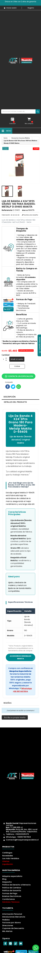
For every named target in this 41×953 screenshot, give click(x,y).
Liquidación (7, 864)
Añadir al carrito (17, 359)
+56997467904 (24, 837)
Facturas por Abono (11, 922)
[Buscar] (38, 111)
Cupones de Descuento (13, 928)
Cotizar (17, 366)
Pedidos (6, 919)
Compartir (7, 386)
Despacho (7, 882)
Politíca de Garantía (11, 890)
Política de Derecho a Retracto (16, 884)
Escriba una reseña (30, 215)
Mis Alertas (7, 931)
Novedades (7, 855)
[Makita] (20, 60)
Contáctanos (8, 899)
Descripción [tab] (10, 397)
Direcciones (7, 925)
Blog (4, 879)
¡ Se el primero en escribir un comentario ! (21, 710)
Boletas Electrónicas (11, 896)
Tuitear (13, 386)
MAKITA (31, 210)
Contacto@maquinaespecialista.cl (22, 839)
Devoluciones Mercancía (13, 917)
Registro (31, 8)
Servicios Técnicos (10, 902)
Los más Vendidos (10, 858)
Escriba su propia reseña (14, 717)
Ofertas (5, 861)
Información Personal (12, 914)
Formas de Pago (9, 893)
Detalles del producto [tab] (15, 402)
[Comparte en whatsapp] (18, 386)
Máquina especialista (12, 876)
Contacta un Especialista (20, 376)
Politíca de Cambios (11, 887)
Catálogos (7, 852)
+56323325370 (22, 834)
